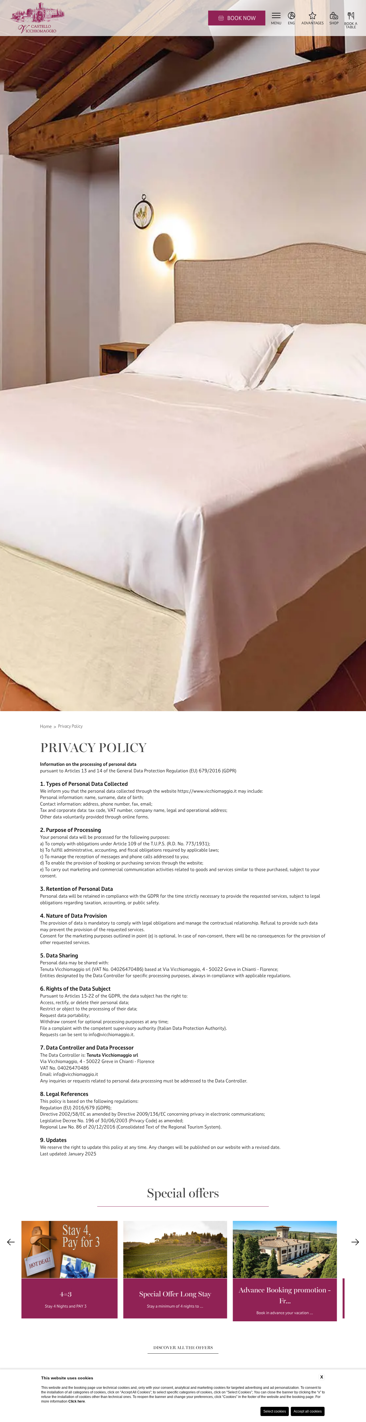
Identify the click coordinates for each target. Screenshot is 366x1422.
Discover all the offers (183, 1347)
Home (46, 726)
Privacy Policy (70, 726)
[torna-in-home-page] (37, 18)
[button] (11, 1241)
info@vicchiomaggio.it (111, 1034)
